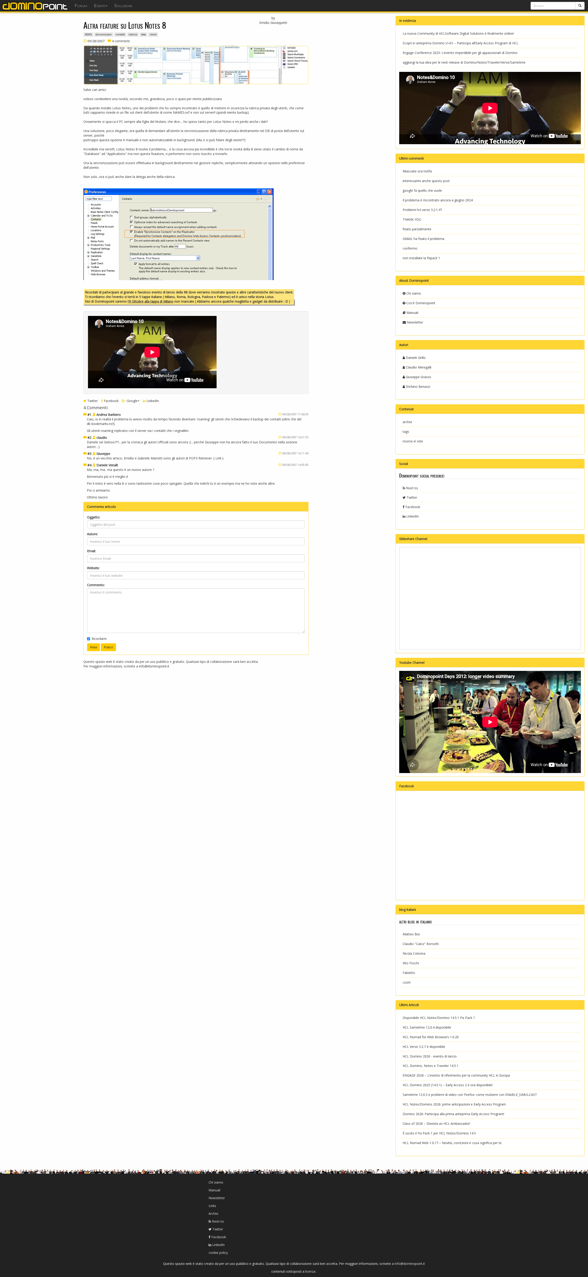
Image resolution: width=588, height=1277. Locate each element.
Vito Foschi (411, 963)
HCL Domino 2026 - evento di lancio (430, 1056)
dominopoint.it (35, 5)
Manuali (412, 312)
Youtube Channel (411, 662)
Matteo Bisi (411, 934)
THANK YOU (412, 219)
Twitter (92, 401)
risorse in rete (413, 441)
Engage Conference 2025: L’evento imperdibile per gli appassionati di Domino (460, 53)
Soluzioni (123, 5)
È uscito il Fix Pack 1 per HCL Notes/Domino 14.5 (439, 1133)
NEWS (88, 34)
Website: (93, 568)
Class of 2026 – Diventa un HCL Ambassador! (436, 1123)
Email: (91, 551)
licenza (310, 1271)
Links (212, 1206)
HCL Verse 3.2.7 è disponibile (424, 1046)
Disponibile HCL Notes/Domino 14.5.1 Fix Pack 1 (439, 1017)
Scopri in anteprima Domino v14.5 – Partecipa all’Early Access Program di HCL (460, 43)
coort (407, 982)
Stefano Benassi (417, 386)
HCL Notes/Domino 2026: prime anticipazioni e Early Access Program (454, 1104)
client (153, 34)
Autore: (92, 534)
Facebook (111, 401)
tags (406, 431)
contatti (120, 34)
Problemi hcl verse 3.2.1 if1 (422, 210)
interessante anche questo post (426, 181)
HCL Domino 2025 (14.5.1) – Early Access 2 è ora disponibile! (448, 1085)
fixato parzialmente (417, 229)
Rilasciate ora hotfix (417, 171)
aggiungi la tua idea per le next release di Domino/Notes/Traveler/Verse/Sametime (464, 62)
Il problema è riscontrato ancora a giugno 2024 (438, 200)
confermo (410, 248)
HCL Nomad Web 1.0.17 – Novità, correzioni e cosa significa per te (452, 1143)
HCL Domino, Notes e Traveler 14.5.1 (430, 1065)
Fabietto (409, 972)
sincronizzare (104, 34)
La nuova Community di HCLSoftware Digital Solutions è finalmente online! (458, 33)
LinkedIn (152, 401)
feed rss (411, 488)
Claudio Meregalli (418, 367)
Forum (81, 5)
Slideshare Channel (413, 539)
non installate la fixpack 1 (421, 258)
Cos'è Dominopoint (420, 303)
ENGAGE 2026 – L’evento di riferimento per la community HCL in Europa (456, 1075)
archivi (407, 422)
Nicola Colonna (414, 953)
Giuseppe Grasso (418, 377)
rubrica (133, 34)
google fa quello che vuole (422, 190)
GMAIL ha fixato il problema (423, 238)
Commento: (96, 585)
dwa (143, 34)
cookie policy (218, 1252)
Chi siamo (413, 293)
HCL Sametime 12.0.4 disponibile (427, 1027)
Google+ (133, 401)
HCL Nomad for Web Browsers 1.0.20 (431, 1037)
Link (218, 458)
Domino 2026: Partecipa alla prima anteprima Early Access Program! (453, 1114)
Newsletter (414, 322)
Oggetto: (93, 517)
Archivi (213, 1213)
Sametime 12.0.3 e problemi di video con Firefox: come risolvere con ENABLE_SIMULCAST (470, 1094)
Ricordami (99, 638)
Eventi (99, 5)
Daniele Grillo (415, 357)
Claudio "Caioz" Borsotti (421, 944)
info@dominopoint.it (154, 666)
